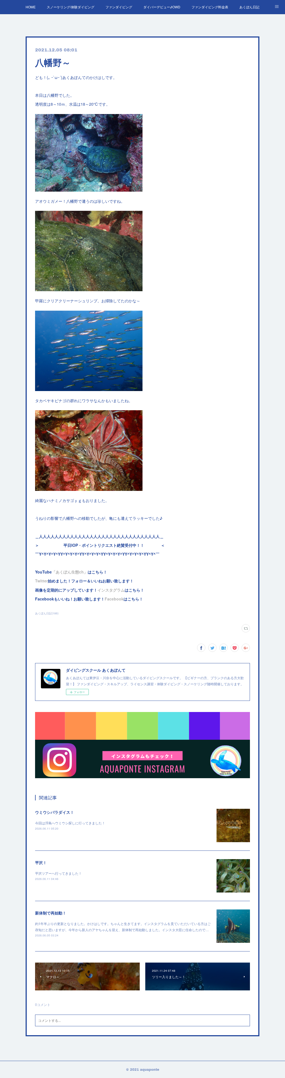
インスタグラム (111, 590)
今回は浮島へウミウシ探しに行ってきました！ (70, 822)
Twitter (41, 580)
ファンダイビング (118, 6)
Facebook (114, 599)
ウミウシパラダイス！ (54, 812)
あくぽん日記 (249, 6)
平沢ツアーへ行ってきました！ (58, 873)
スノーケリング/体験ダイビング (70, 6)
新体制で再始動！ (50, 913)
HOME (31, 6)
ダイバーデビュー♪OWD (161, 6)
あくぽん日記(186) (46, 613)
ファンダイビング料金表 (209, 6)
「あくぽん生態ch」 (70, 572)
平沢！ (41, 862)
